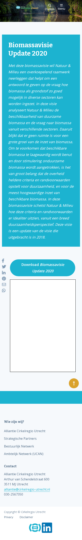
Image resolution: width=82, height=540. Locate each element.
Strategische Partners (20, 438)
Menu (61, 8)
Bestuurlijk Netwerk (19, 446)
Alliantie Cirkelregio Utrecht (24, 431)
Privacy (8, 517)
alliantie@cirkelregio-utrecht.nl (27, 489)
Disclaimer (26, 517)
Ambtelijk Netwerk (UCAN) (23, 454)
